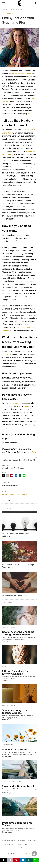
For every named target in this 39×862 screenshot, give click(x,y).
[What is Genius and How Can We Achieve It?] (19, 520)
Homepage (5, 9)
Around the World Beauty (21, 74)
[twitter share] (3, 475)
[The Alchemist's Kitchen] (19, 3)
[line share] (24, 475)
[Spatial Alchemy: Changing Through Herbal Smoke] (19, 615)
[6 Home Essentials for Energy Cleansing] (19, 654)
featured (12, 495)
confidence (6, 354)
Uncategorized (7, 744)
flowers (15, 403)
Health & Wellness (17, 9)
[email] (10, 860)
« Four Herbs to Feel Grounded (13, 468)
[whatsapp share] (20, 475)
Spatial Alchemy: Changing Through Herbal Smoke (18, 633)
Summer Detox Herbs (14, 749)
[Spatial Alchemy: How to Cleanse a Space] (19, 693)
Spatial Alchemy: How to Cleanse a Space (16, 711)
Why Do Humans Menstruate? (14, 595)
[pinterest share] (11, 475)
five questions (22, 495)
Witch (13, 627)
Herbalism (6, 627)
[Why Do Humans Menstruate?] (19, 582)
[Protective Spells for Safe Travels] (19, 806)
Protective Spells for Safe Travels (17, 824)
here (30, 114)
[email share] (7, 475)
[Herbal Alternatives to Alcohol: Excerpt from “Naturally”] (19, 551)
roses (27, 406)
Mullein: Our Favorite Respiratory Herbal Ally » (20, 460)
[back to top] (34, 853)
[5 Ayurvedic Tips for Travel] (19, 769)
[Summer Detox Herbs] (19, 733)
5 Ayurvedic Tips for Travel (18, 786)
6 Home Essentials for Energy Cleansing (15, 672)
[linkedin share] (16, 475)
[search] (36, 3)
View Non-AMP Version (25, 853)
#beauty (4, 495)
